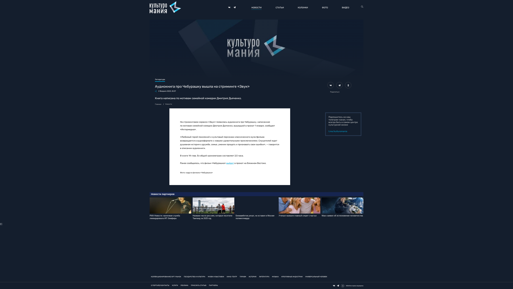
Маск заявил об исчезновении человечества (342, 215)
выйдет (230, 163)
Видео (345, 7)
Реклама (184, 285)
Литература (264, 277)
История (252, 277)
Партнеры (213, 285)
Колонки (303, 7)
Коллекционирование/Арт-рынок (166, 277)
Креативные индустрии (292, 277)
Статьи (280, 7)
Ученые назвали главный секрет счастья (297, 215)
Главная (158, 104)
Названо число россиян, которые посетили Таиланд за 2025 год (212, 216)
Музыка (275, 277)
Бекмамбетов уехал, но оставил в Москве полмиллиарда (255, 216)
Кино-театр (232, 277)
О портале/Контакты (160, 285)
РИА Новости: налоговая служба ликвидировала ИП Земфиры (165, 216)
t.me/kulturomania (338, 131)
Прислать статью (198, 285)
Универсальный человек (316, 277)
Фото (325, 7)
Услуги (175, 285)
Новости (256, 7)
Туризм (243, 277)
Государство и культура (194, 277)
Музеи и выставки (216, 277)
